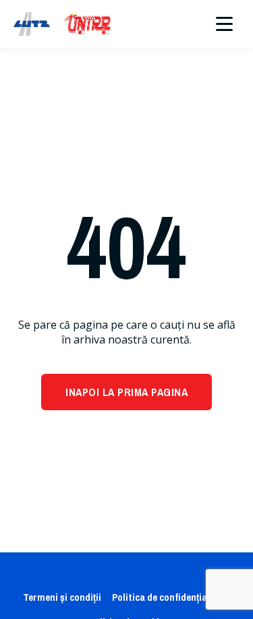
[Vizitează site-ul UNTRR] (87, 24)
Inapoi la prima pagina (126, 392)
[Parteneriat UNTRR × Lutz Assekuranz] (31, 24)
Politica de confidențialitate (171, 597)
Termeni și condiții (62, 597)
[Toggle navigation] (224, 24)
